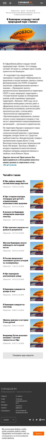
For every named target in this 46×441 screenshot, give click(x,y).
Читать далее (23, 186)
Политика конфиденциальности (21, 401)
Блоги (3, 402)
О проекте (19, 396)
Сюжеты (4, 408)
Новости (4, 396)
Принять (39, 433)
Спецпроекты (5, 411)
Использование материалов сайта (22, 411)
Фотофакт (4, 405)
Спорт (3, 399)
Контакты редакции (19, 407)
